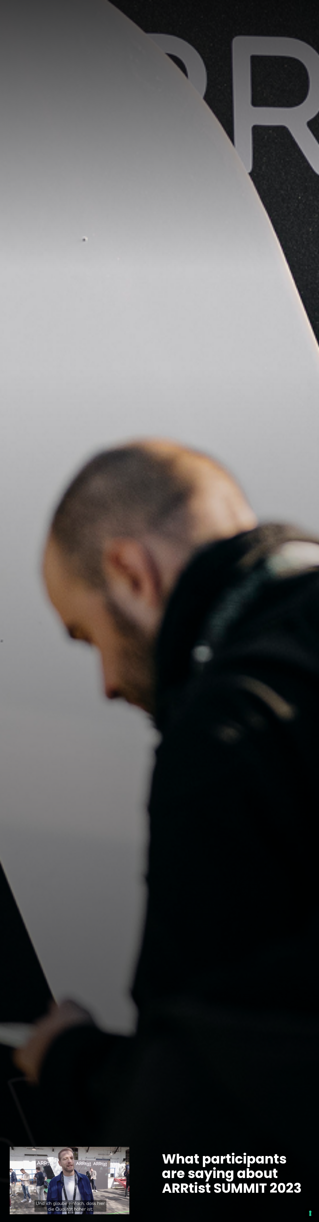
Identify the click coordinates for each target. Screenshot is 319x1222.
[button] (127, 10)
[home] (23, 10)
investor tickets (288, 9)
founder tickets (242, 9)
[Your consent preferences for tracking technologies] (310, 1213)
